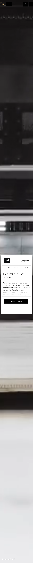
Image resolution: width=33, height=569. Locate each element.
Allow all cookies (16, 301)
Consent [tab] (7, 268)
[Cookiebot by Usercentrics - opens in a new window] (22, 261)
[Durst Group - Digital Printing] (9, 6)
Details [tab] (16, 268)
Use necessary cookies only (15, 307)
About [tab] (26, 268)
